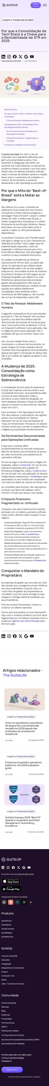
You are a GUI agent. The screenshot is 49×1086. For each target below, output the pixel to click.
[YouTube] (32, 57)
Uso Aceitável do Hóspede (12, 1043)
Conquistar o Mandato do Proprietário (20, 145)
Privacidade (6, 1019)
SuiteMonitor (40, 560)
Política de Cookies (9, 1031)
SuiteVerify (25, 465)
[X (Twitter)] (20, 57)
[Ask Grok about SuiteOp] (24, 902)
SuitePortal (33, 534)
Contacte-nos (7, 976)
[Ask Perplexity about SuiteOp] (17, 902)
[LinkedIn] (3, 57)
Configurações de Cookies (12, 1035)
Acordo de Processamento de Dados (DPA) (20, 1040)
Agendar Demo (12, 1070)
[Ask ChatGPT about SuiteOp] (4, 902)
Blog (3, 1011)
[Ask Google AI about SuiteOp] (30, 902)
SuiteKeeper (36, 476)
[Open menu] (45, 5)
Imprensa (5, 1015)
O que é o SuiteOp (9, 956)
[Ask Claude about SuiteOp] (10, 902)
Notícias (5, 1007)
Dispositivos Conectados (12, 968)
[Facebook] (15, 57)
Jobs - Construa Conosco (12, 984)
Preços (4, 972)
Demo (4, 980)
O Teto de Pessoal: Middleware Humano (22, 120)
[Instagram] (9, 57)
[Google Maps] (26, 57)
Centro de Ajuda (8, 1003)
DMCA (4, 1027)
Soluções (5, 960)
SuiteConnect (39, 470)
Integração (6, 964)
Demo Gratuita (35, 5)
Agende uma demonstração (26, 620)
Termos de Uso (8, 1023)
